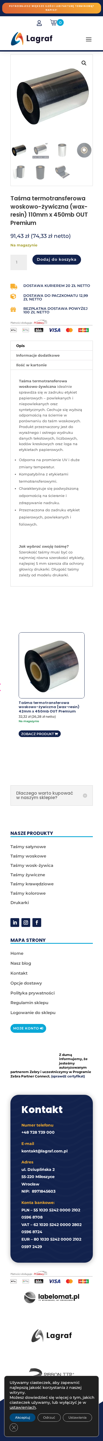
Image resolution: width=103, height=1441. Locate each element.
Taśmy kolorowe (28, 893)
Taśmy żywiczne (27, 874)
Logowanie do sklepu (32, 1012)
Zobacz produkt (37, 734)
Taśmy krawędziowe (32, 883)
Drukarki (19, 902)
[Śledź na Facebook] (36, 922)
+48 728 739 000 (38, 1132)
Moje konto (26, 1028)
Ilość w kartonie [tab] (31, 365)
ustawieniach (23, 1407)
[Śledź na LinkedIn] (14, 922)
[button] (84, 63)
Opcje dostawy (26, 983)
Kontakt (18, 973)
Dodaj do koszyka (57, 259)
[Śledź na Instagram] (25, 922)
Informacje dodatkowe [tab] (38, 355)
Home (16, 953)
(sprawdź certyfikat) (68, 1076)
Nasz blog (20, 963)
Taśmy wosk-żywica (31, 865)
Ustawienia (77, 1417)
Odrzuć (49, 1417)
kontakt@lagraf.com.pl (44, 1151)
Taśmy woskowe (28, 856)
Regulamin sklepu (29, 1002)
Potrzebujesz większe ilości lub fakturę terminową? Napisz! (51, 8)
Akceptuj (22, 1417)
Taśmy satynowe (28, 846)
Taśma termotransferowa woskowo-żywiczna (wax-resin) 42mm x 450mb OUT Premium (49, 707)
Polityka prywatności (32, 993)
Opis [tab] (20, 345)
